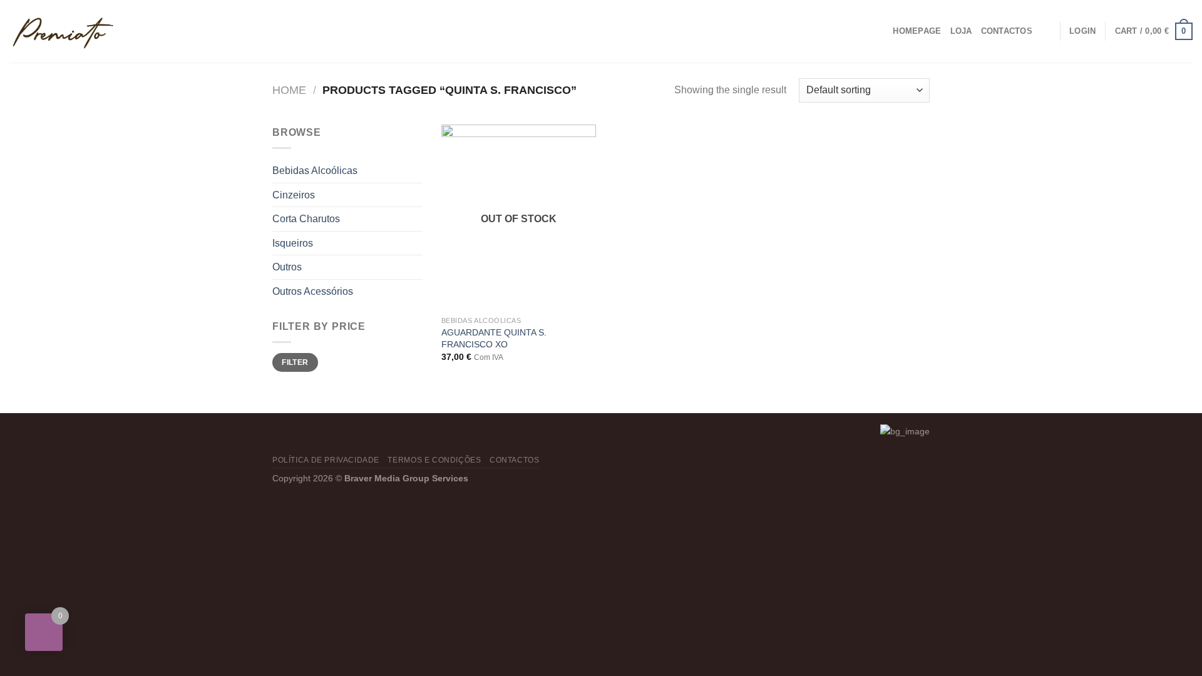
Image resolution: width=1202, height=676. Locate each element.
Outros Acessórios (312, 291)
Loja (961, 31)
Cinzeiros (293, 195)
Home (289, 89)
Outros (287, 267)
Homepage (917, 31)
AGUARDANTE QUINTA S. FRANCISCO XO (494, 338)
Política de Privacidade (325, 460)
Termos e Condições (434, 460)
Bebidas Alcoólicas (314, 170)
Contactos (1006, 31)
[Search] (1045, 31)
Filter (295, 362)
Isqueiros (292, 243)
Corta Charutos (306, 218)
